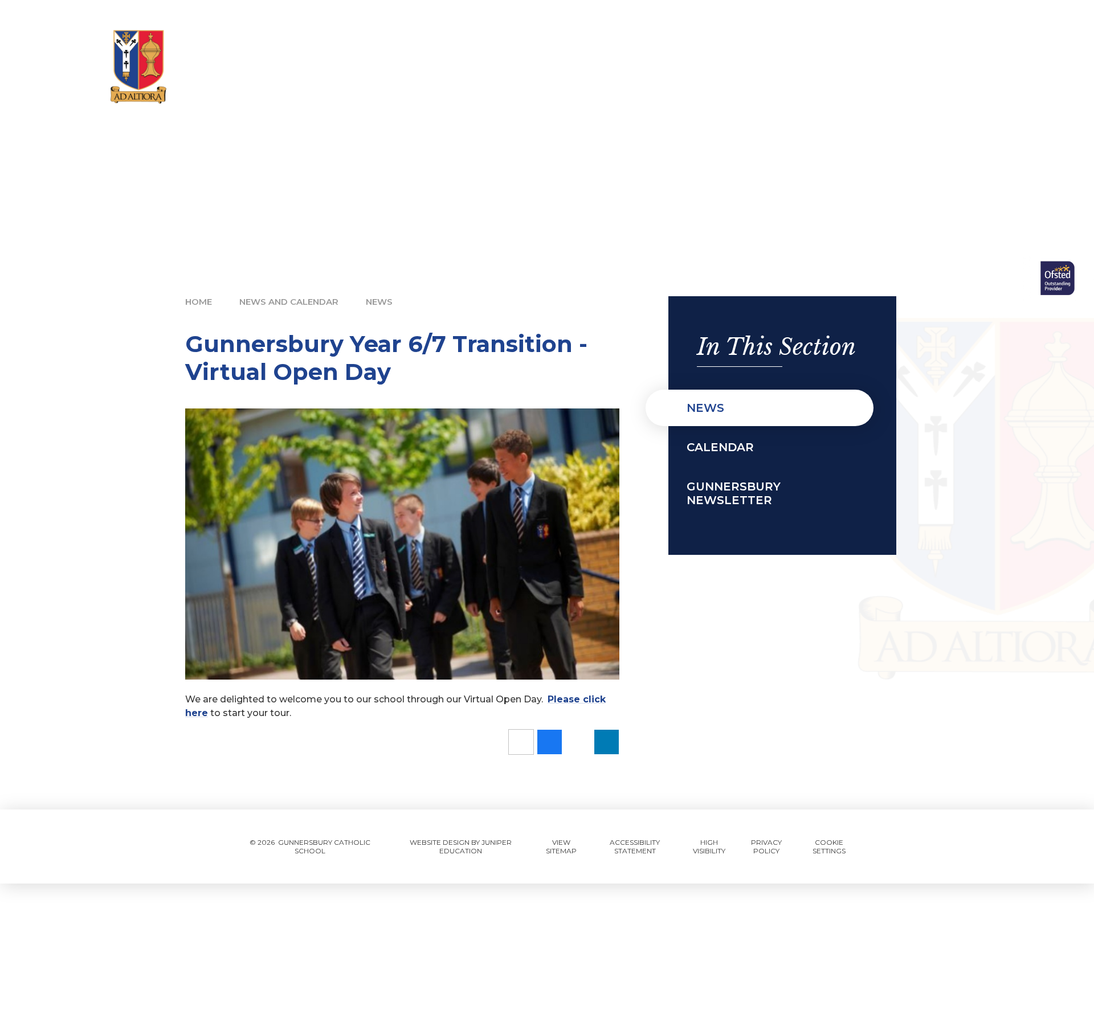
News (379, 301)
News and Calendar (288, 301)
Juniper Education (475, 846)
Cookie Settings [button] (829, 846)
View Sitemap (561, 846)
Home (198, 301)
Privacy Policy (766, 846)
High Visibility (709, 846)
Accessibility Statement (635, 846)
